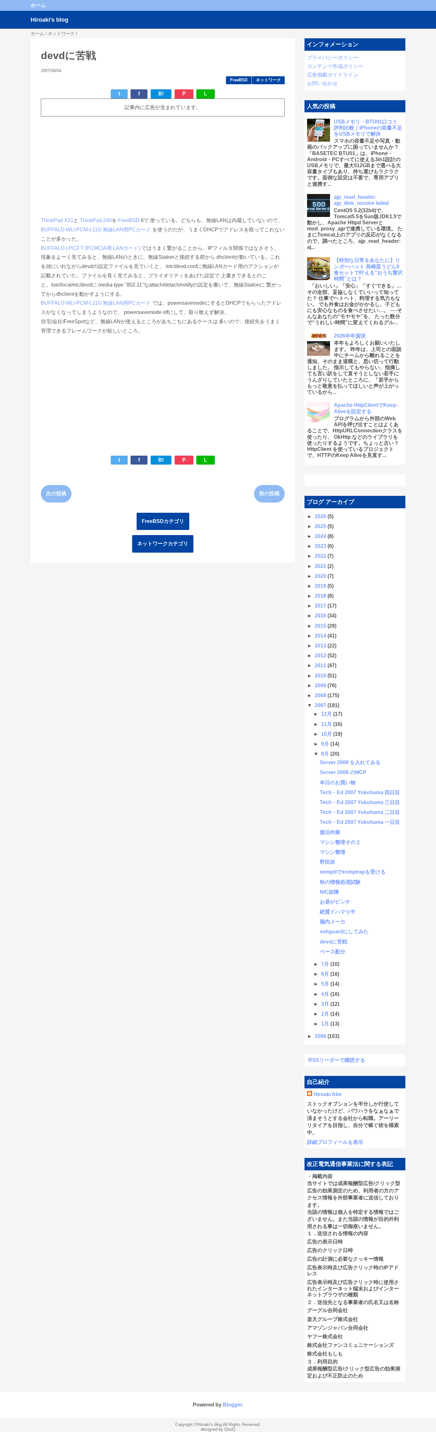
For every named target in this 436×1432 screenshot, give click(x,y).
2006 (321, 1036)
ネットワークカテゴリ (162, 543)
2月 (325, 1014)
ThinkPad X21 (57, 220)
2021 (321, 566)
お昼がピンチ (335, 902)
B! (161, 93)
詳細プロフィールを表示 (335, 1142)
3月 (325, 1004)
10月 (327, 734)
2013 (321, 645)
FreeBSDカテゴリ (163, 521)
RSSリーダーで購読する (336, 1060)
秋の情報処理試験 (340, 882)
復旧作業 (330, 832)
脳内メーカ (332, 921)
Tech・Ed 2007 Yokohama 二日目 (360, 812)
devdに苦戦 (333, 941)
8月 (325, 754)
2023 (321, 546)
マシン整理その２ (340, 842)
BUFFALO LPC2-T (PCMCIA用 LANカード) (90, 248)
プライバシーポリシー (332, 57)
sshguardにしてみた (344, 931)
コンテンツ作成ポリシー (335, 66)
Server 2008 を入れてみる (350, 762)
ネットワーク (268, 80)
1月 (325, 1023)
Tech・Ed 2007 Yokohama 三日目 (360, 802)
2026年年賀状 (350, 336)
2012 (321, 655)
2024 (321, 536)
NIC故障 (329, 892)
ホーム (38, 5)
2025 (321, 526)
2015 (321, 626)
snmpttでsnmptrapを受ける (353, 872)
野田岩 (327, 862)
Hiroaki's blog (49, 20)
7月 (325, 964)
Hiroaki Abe (327, 1094)
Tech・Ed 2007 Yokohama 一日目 (360, 822)
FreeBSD (238, 80)
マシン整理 (332, 852)
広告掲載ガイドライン (332, 75)
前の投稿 (269, 493)
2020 (321, 576)
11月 (327, 724)
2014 (321, 635)
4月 (325, 994)
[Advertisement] (163, 166)
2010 (321, 675)
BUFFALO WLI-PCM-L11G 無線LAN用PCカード (96, 229)
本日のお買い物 (338, 782)
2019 (321, 586)
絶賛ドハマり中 (338, 911)
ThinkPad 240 (96, 220)
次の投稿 (56, 493)
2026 (321, 516)
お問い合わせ (322, 83)
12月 (327, 714)
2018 (321, 596)
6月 (325, 974)
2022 (321, 556)
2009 (321, 685)
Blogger (232, 1404)
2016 (321, 615)
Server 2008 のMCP (343, 772)
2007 (321, 705)
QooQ (229, 1429)
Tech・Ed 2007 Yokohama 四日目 (360, 792)
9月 (325, 744)
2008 (321, 695)
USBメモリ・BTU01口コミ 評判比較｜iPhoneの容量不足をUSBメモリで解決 (368, 128)
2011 (321, 665)
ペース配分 (332, 951)
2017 (321, 605)
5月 (325, 984)
